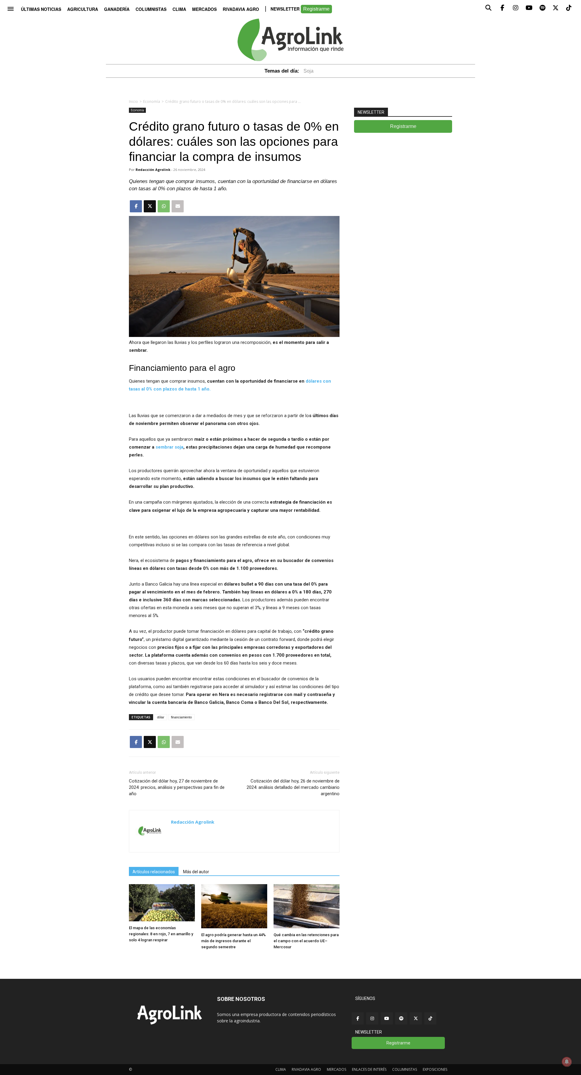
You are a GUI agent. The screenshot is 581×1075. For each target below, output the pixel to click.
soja (308, 71)
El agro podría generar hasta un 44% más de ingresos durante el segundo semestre (233, 941)
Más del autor (196, 871)
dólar (160, 717)
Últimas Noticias (41, 9)
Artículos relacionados (154, 871)
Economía (151, 101)
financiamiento (181, 717)
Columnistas (151, 9)
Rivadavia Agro (241, 9)
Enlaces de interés (369, 1069)
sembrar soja (169, 447)
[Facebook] (358, 1018)
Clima (179, 9)
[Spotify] (401, 1018)
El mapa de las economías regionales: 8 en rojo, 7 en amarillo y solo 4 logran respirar (161, 934)
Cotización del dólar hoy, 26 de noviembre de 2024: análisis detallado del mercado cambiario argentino (293, 787)
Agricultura (82, 9)
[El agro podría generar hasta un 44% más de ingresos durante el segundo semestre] (234, 926)
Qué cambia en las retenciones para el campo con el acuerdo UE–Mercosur (306, 941)
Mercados (204, 9)
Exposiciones (435, 1069)
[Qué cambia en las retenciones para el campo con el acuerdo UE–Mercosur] (307, 926)
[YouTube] (387, 1018)
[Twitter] (416, 1018)
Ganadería (117, 9)
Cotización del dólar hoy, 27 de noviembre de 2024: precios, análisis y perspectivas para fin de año (177, 787)
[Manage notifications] (567, 1062)
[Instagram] (372, 1018)
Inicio (133, 101)
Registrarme (316, 8)
